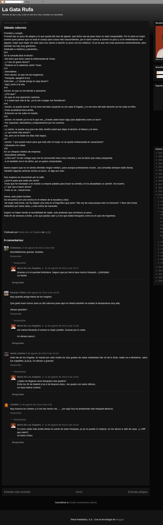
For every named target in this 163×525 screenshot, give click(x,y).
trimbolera (16, 248)
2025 (160, 156)
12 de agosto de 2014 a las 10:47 (62, 268)
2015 (160, 191)
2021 (160, 170)
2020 (160, 174)
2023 (160, 163)
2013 (160, 267)
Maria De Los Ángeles (29, 268)
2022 (160, 167)
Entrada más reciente (17, 491)
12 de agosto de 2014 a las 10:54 (62, 425)
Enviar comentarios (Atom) (83, 502)
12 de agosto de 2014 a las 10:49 (62, 325)
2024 (160, 160)
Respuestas (20, 263)
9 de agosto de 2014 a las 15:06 (42, 292)
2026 (160, 153)
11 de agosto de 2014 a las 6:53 (35, 404)
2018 (160, 181)
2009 (160, 281)
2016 (160, 188)
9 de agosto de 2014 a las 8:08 (38, 248)
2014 (160, 195)
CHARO (14, 404)
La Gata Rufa (17, 9)
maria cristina (17, 353)
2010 (160, 277)
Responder (15, 256)
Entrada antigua (137, 491)
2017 (160, 184)
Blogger (120, 519)
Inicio (79, 491)
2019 (160, 177)
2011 (160, 274)
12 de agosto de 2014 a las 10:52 (62, 377)
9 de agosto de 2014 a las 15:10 (42, 353)
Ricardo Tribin (18, 292)
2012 (160, 271)
